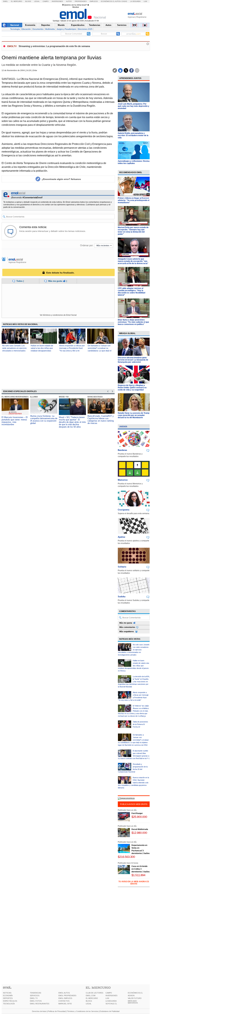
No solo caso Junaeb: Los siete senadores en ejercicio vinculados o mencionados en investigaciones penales (134, 650)
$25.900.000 (139, 816)
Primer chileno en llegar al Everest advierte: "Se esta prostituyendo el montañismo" (133, 200)
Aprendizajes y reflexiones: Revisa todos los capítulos (133, 162)
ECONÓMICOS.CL (135, 993)
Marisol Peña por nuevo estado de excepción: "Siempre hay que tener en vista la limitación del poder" (133, 230)
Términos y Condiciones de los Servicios (82, 1011)
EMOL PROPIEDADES (67, 995)
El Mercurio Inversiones (15, 397)
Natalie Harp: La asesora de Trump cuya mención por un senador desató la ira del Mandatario (133, 415)
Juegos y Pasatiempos (66, 29)
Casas (124, 1)
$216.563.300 (126, 856)
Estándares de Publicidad (109, 1011)
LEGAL (88, 1004)
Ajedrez (121, 537)
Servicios (121, 25)
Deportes (45, 25)
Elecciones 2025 (85, 29)
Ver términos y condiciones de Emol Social (58, 315)
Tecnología (15, 29)
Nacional (14, 25)
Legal (37, 1)
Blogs (28, 1)
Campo (46, 1)
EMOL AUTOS (64, 993)
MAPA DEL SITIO (65, 1004)
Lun (145, 1)
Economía (30, 25)
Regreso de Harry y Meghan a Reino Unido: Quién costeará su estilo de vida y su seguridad (132, 387)
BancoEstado (95, 397)
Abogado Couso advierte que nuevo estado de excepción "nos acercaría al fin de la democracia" (133, 261)
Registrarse (141, 17)
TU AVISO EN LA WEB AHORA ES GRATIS (133, 882)
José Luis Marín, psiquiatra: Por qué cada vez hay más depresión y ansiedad (133, 106)
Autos (69, 1)
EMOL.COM (90, 995)
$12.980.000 (139, 832)
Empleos (94, 1)
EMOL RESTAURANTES (39, 1004)
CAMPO (109, 993)
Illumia (34, 397)
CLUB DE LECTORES (94, 993)
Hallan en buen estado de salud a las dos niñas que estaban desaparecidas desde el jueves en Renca (133, 666)
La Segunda (135, 1)
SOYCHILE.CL (111, 1004)
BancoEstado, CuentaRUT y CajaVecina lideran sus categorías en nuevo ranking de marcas (101, 419)
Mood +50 (64, 397)
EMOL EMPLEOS (65, 998)
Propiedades (81, 1)
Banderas (122, 450)
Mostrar (75, 7)
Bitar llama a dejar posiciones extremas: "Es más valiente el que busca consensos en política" (133, 322)
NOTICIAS (7, 993)
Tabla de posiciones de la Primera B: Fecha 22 (140, 724)
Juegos (123, 426)
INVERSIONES (111, 995)
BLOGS (89, 1001)
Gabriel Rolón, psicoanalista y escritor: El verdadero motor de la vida (133, 135)
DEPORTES (8, 998)
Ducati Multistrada (139, 829)
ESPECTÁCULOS (10, 1001)
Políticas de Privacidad (56, 1011)
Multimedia (50, 29)
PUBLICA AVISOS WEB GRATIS (133, 804)
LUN (107, 998)
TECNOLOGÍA (9, 1004)
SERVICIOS (34, 995)
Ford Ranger (137, 813)
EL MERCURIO (92, 998)
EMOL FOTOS (36, 1001)
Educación (26, 29)
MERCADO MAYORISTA (133, 1002)
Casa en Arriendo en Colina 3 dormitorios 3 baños (140, 869)
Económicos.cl (108, 1)
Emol (5, 1)
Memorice (123, 480)
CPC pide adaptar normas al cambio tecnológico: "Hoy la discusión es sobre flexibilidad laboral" (131, 291)
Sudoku (121, 596)
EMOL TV (34, 998)
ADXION (131, 995)
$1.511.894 (138, 875)
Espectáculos (77, 25)
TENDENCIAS (35, 993)
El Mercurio (16, 1)
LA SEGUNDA (111, 1001)
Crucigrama (123, 510)
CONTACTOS (63, 1001)
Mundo (61, 25)
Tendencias (94, 25)
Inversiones (57, 1)
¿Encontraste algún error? (61, 179)
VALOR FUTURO (135, 998)
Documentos (37, 29)
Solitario (122, 567)
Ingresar (131, 17)
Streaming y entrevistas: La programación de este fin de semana (54, 46)
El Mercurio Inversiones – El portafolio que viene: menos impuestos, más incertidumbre (15, 421)
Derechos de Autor (39, 1011)
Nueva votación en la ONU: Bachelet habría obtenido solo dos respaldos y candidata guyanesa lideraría (133, 783)
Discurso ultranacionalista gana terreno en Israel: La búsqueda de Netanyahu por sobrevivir (133, 359)
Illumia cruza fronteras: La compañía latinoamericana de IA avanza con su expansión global (43, 419)
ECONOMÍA (8, 995)
